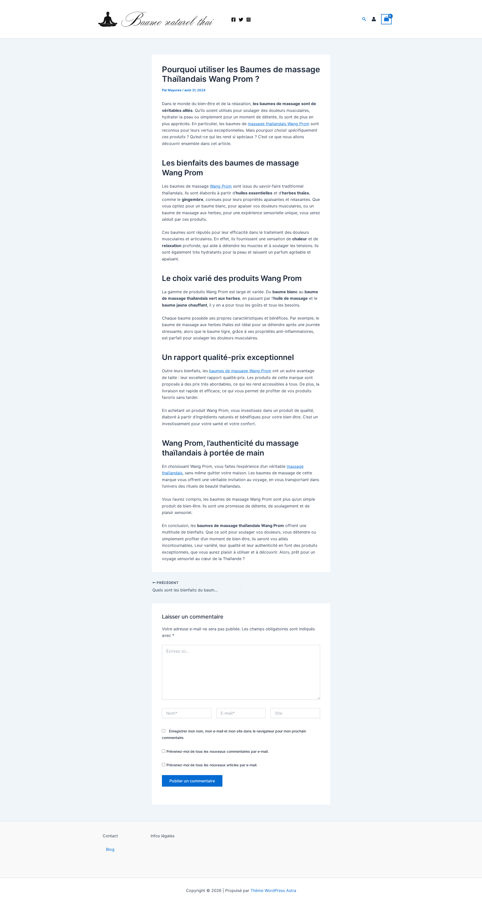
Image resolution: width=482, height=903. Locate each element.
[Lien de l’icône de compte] (374, 19)
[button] (364, 19)
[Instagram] (248, 19)
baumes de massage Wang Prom (240, 370)
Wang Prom (221, 186)
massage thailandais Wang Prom (278, 123)
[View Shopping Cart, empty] (386, 19)
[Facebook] (233, 19)
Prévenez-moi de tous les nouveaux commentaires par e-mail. (217, 751)
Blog (110, 849)
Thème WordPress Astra (273, 890)
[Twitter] (241, 19)
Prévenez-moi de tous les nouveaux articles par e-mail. (211, 765)
